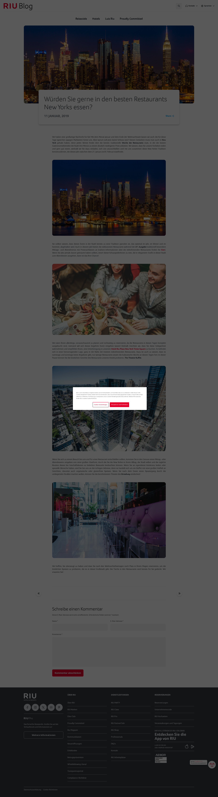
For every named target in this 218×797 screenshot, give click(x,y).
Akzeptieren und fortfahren (119, 404)
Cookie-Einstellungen (100, 404)
